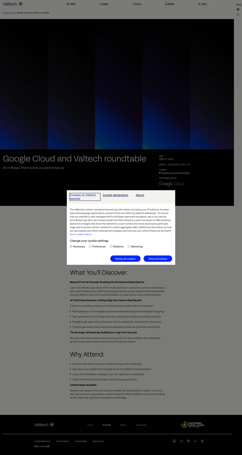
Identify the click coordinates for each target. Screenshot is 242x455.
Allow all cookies (158, 258)
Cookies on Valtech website (83, 197)
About (140, 195)
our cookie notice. (82, 234)
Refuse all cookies (125, 258)
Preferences (99, 246)
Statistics (118, 246)
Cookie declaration (115, 195)
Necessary (79, 246)
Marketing (137, 246)
